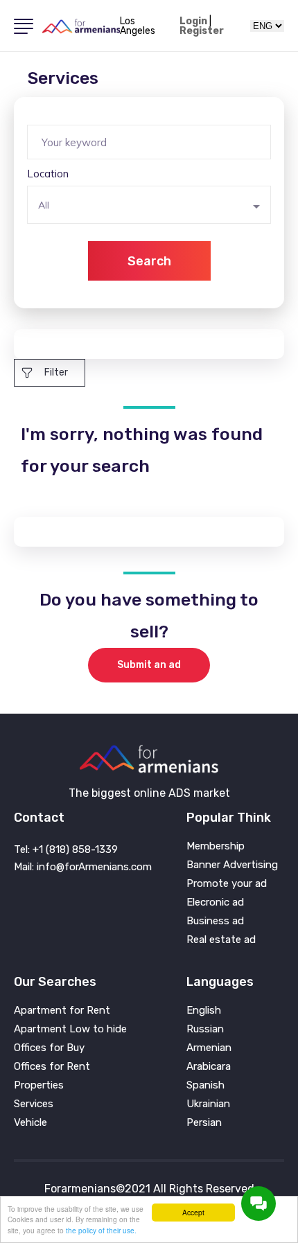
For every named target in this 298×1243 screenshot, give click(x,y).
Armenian (208, 1048)
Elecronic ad (215, 902)
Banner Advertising (232, 865)
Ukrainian (208, 1104)
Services (33, 1104)
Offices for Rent (52, 1066)
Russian (205, 1029)
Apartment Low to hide (70, 1029)
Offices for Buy (49, 1048)
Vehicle (30, 1123)
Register (201, 31)
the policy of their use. (101, 1230)
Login (193, 21)
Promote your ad (226, 884)
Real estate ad (221, 940)
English (203, 1010)
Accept (193, 1212)
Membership (215, 846)
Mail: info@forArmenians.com (83, 867)
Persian (204, 1123)
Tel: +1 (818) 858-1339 (66, 849)
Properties (39, 1085)
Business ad (215, 921)
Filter (56, 372)
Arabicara (208, 1066)
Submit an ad (149, 665)
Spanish (205, 1085)
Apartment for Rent (62, 1010)
